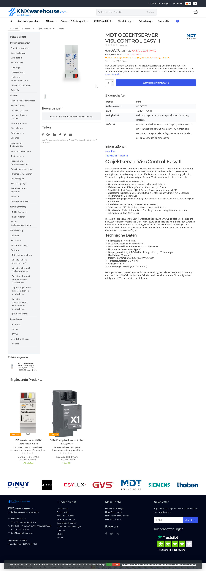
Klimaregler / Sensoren (21, 173)
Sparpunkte (163, 21)
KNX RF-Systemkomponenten (21, 223)
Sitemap (60, 534)
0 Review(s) (124, 45)
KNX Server (16, 240)
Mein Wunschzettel (113, 519)
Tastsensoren (17, 156)
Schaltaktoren (17, 133)
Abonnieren (190, 520)
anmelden (177, 3)
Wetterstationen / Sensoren (19, 190)
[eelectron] (46, 485)
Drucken (46, 142)
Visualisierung (124, 21)
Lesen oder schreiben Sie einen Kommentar (72, 116)
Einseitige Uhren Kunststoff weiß (19, 261)
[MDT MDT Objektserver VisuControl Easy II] (12, 366)
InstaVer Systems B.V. (30, 512)
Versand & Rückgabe (65, 515)
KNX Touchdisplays (20, 245)
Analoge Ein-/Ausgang (21, 151)
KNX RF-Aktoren (18, 216)
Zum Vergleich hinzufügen (83, 140)
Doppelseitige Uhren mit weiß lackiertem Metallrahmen (21, 290)
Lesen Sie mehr (112, 74)
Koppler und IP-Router (21, 85)
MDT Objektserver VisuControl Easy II (26, 364)
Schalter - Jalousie (20, 110)
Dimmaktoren (17, 128)
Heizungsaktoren (19, 123)
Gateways (15, 67)
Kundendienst (62, 508)
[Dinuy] (18, 485)
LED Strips (15, 324)
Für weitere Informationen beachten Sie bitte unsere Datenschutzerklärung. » (159, 564)
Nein (116, 564)
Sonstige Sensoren (20, 201)
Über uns (61, 530)
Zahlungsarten (63, 512)
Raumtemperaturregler (21, 169)
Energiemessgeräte (20, 48)
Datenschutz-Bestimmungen (69, 526)
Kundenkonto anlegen (159, 3)
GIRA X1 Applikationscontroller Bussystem (67, 442)
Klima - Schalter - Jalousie (19, 117)
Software (15, 250)
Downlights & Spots (20, 339)
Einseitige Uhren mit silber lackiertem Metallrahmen (21, 279)
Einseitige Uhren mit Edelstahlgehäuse (21, 270)
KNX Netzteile (17, 62)
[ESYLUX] (75, 485)
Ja (109, 564)
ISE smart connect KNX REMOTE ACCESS (28, 442)
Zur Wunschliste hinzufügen (55, 140)
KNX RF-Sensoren (19, 212)
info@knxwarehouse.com (22, 533)
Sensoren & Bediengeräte (73, 21)
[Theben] (187, 485)
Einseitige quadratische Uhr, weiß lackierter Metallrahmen (20, 304)
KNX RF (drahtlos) (102, 21)
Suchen (150, 12)
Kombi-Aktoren (18, 105)
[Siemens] (159, 485)
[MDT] (190, 36)
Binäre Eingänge (18, 183)
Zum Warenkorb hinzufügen (156, 82)
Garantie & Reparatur (66, 519)
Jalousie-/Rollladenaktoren (22, 100)
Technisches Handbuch (116, 155)
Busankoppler (17, 178)
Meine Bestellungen (113, 512)
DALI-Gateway (18, 72)
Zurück (15, 28)
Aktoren (50, 21)
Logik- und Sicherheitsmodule (19, 79)
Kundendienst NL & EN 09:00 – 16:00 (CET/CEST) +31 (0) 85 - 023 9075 (31, 528)
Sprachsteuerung (19, 313)
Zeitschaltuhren (18, 53)
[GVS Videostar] (103, 485)
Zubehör (15, 90)
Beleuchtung (145, 21)
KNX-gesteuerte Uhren (21, 255)
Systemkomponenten (27, 21)
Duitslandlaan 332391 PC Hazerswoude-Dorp (23, 520)
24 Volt (15, 329)
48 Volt (15, 334)
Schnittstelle (16, 57)
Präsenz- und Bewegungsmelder (19, 162)
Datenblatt (110, 151)
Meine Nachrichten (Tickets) (116, 515)
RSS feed (60, 537)
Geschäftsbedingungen (66, 523)
